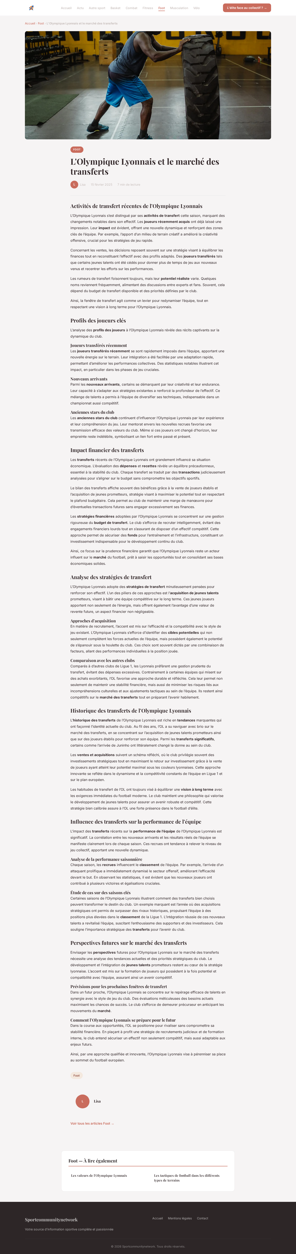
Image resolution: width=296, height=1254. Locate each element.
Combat (131, 8)
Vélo (196, 8)
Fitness (148, 8)
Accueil (66, 8)
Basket (115, 8)
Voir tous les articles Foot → (92, 1123)
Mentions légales (180, 1218)
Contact (202, 1218)
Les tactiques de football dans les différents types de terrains (187, 1177)
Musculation (179, 8)
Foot (161, 8)
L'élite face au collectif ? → (247, 8)
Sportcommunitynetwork (51, 1219)
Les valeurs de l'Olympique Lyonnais (99, 1175)
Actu (80, 8)
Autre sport (97, 8)
